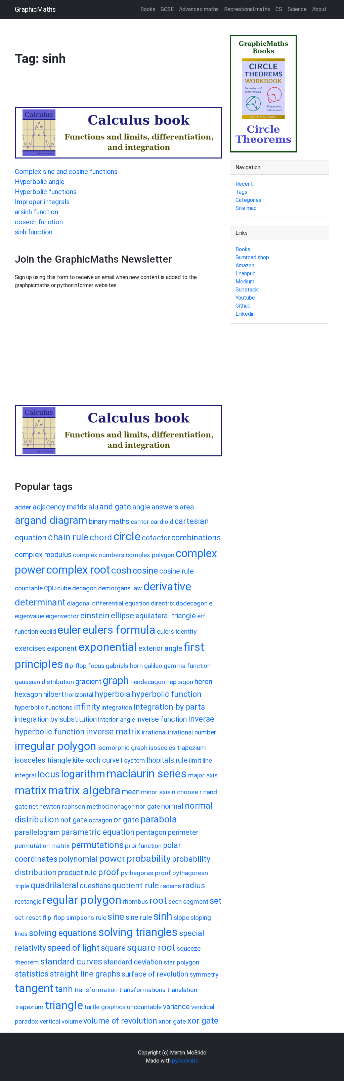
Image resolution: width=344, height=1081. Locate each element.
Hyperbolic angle (39, 182)
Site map (246, 208)
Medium (244, 281)
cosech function (39, 222)
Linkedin (245, 314)
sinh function (33, 232)
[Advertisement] (137, 89)
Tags (241, 192)
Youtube (245, 298)
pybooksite (185, 1060)
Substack (246, 289)
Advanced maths (199, 9)
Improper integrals (42, 202)
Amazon (244, 265)
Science (297, 9)
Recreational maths (247, 9)
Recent (244, 184)
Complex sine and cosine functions (66, 172)
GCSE (167, 9)
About (319, 9)
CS (278, 9)
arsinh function (36, 212)
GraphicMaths (35, 9)
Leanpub (245, 273)
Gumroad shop (252, 257)
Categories (248, 200)
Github (243, 306)
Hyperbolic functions (46, 192)
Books (147, 9)
